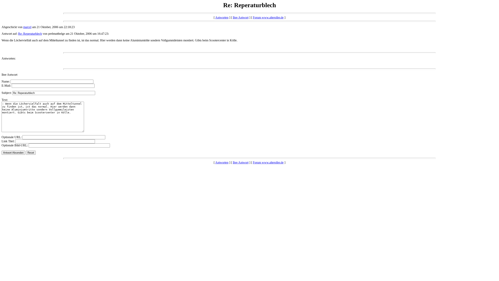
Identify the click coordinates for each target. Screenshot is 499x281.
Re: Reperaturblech (30, 33)
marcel (27, 27)
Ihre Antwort (241, 17)
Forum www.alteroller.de (268, 17)
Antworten (221, 17)
